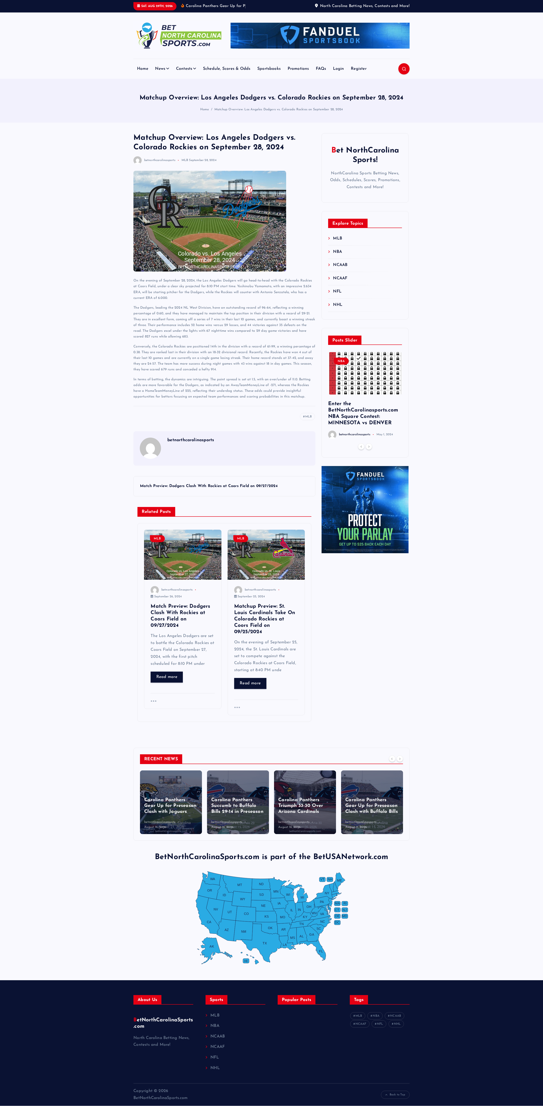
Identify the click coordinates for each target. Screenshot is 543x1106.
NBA (337, 252)
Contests (184, 69)
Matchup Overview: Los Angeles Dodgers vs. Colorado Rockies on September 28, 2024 (278, 109)
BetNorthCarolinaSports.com (163, 1023)
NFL (337, 292)
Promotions (298, 69)
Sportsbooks (269, 69)
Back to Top (397, 1094)
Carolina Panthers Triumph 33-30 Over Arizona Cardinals (233, 806)
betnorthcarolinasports (159, 160)
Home (142, 69)
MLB (185, 160)
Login (338, 69)
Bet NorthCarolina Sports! (365, 155)
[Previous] (361, 446)
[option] (365, 395)
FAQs (321, 69)
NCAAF (340, 278)
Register (359, 69)
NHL (337, 305)
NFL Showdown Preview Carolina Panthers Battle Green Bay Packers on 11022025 (370, 800)
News (160, 69)
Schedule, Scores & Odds (226, 69)
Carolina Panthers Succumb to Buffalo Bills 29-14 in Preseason (170, 806)
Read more (166, 677)
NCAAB (340, 265)
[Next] (369, 446)
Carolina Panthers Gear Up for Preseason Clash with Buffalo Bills (304, 806)
